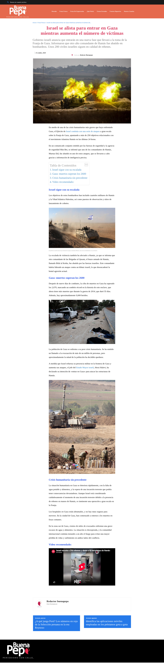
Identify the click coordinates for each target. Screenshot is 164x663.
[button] (16, 2)
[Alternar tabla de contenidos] (85, 164)
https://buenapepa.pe (52, 604)
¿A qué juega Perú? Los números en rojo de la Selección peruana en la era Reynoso (56, 624)
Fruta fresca (41, 22)
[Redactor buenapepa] (72, 55)
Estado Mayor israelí (85, 367)
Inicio (34, 22)
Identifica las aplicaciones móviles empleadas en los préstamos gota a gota (107, 623)
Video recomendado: (63, 181)
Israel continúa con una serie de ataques (83, 131)
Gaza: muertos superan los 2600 (69, 173)
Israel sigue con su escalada (66, 169)
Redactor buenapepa (86, 55)
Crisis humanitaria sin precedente (69, 177)
